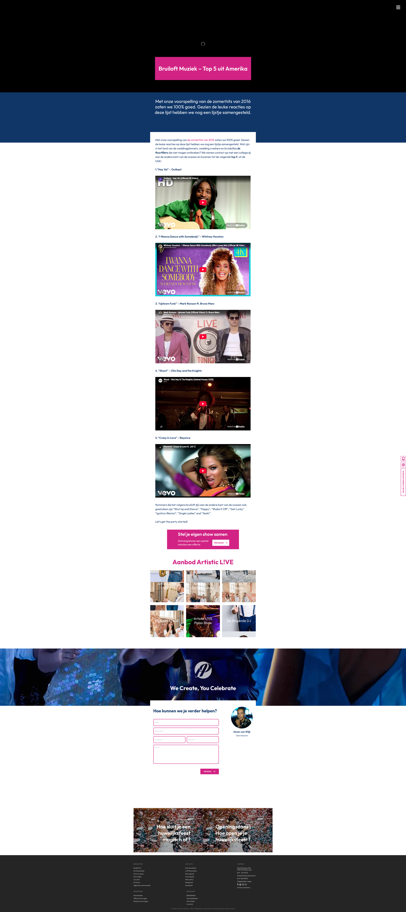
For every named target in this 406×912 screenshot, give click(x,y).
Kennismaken (138, 895)
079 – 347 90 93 (242, 873)
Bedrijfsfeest (191, 895)
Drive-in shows (139, 874)
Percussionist (189, 874)
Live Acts (137, 880)
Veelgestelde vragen (244, 881)
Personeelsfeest (192, 898)
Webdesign (198, 909)
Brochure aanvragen (141, 901)
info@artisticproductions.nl (246, 876)
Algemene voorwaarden (142, 885)
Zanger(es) (189, 882)
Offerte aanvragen (140, 898)
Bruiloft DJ (137, 868)
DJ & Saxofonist (139, 871)
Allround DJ (189, 880)
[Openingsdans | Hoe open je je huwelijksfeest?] (238, 830)
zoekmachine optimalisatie (213, 909)
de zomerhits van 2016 (200, 140)
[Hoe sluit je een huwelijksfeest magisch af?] (168, 830)
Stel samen (219, 542)
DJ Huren (137, 882)
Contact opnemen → (244, 887)
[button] (398, 7)
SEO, (192, 909)
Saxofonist (189, 885)
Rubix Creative (230, 909)
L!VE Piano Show (191, 871)
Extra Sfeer (138, 877)
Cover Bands (189, 877)
